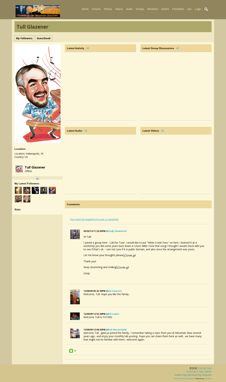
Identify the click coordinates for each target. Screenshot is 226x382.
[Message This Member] (37, 178)
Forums (96, 9)
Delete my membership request (193, 375)
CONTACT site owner (199, 371)
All (87, 48)
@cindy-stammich (116, 231)
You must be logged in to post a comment (94, 219)
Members (152, 9)
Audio (129, 9)
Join (189, 9)
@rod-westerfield (116, 329)
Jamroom (208, 378)
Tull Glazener (35, 167)
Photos (108, 9)
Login (198, 9)
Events (165, 9)
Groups (140, 9)
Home (85, 9)
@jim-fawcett (113, 290)
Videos (119, 9)
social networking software (184, 378)
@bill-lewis (112, 313)
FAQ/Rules (178, 9)
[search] (206, 9)
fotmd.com (205, 368)
